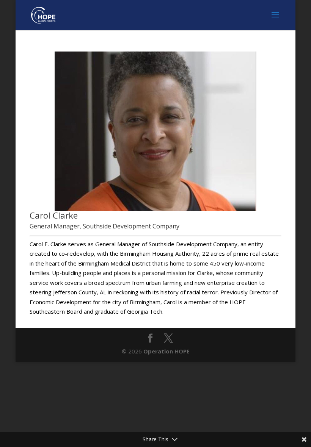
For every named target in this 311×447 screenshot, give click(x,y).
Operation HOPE (166, 351)
